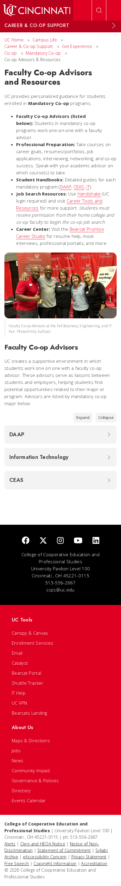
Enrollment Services (32, 643)
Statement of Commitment (64, 850)
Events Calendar (29, 800)
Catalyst (20, 663)
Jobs (16, 750)
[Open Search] (99, 10)
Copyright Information (54, 863)
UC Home (13, 40)
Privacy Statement (89, 857)
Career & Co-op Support (28, 46)
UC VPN (19, 703)
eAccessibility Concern (45, 857)
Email (17, 653)
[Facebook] (25, 540)
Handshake (89, 194)
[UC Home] (36, 10)
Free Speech (16, 863)
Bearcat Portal (26, 673)
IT (88, 187)
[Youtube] (78, 540)
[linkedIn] (96, 540)
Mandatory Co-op (43, 53)
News (17, 760)
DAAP (65, 187)
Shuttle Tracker (27, 683)
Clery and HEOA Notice (42, 844)
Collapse (106, 417)
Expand (83, 417)
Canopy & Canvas (30, 633)
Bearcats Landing (29, 713)
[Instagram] (60, 540)
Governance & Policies (35, 780)
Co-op (11, 53)
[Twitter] (43, 540)
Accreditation (94, 863)
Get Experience (77, 46)
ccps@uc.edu (60, 590)
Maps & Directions (31, 740)
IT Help (19, 693)
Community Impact (31, 770)
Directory (21, 790)
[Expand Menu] (114, 25)
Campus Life (45, 40)
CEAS (79, 187)
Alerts (10, 844)
